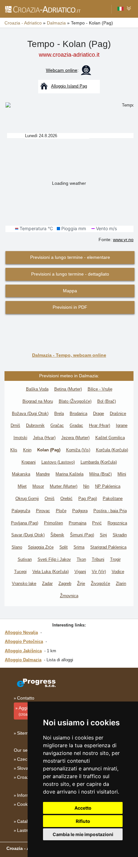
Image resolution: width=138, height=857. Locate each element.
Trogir (115, 559)
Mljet (22, 486)
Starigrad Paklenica (108, 547)
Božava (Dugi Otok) (30, 413)
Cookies (25, 804)
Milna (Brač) (100, 474)
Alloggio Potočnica (24, 641)
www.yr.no (123, 239)
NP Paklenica (107, 486)
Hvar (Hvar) (99, 425)
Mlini (121, 474)
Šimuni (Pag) (82, 534)
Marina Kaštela (69, 474)
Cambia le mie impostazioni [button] (83, 834)
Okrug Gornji (27, 498)
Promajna (77, 523)
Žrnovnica (69, 595)
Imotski (20, 437)
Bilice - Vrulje (100, 389)
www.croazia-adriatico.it (69, 55)
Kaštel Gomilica (110, 437)
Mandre (43, 474)
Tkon (81, 559)
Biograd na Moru (37, 401)
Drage (98, 413)
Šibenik (57, 534)
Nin (86, 486)
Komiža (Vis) (78, 449)
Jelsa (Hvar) (44, 437)
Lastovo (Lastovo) (58, 462)
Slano (17, 547)
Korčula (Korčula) (112, 449)
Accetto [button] (82, 808)
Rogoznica (117, 523)
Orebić (66, 498)
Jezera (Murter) (75, 437)
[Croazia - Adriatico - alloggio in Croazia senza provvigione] (42, 9)
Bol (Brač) (106, 401)
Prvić (97, 523)
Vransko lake (24, 583)
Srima (78, 547)
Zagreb (64, 583)
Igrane (121, 425)
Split (63, 547)
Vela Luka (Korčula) (50, 571)
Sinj (103, 534)
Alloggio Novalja (21, 632)
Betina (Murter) (68, 389)
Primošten (53, 523)
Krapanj (29, 462)
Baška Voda (37, 389)
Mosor (38, 486)
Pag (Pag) (87, 498)
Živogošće (100, 583)
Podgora (80, 510)
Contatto (25, 698)
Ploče (61, 510)
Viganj (80, 571)
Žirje (81, 583)
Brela (59, 413)
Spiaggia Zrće (41, 547)
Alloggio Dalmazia (23, 659)
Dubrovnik (35, 425)
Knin (27, 449)
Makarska (21, 474)
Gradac (76, 425)
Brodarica (78, 413)
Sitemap (25, 733)
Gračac (57, 425)
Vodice (118, 571)
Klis (13, 449)
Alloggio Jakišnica (23, 650)
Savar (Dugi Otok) (28, 534)
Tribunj (98, 559)
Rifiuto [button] (83, 821)
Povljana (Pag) (24, 523)
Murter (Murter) (63, 486)
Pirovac (43, 510)
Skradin (120, 534)
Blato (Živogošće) (75, 401)
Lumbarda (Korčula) (99, 462)
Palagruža (21, 510)
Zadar (47, 583)
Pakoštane (113, 498)
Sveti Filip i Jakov (54, 559)
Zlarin (121, 583)
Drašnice (118, 413)
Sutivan (25, 559)
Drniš (15, 425)
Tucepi (20, 571)
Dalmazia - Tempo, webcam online (69, 355)
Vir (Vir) (99, 571)
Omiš (50, 498)
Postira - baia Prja (110, 510)
